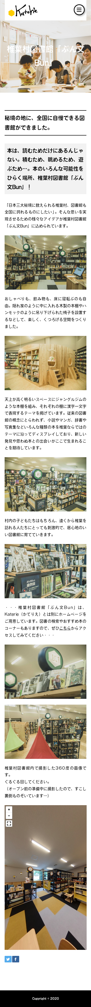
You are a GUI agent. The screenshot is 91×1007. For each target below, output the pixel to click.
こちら (65, 628)
